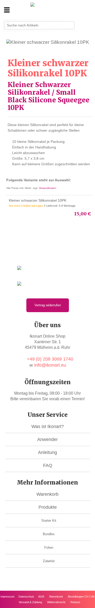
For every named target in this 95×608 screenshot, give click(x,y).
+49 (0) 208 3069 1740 (50, 359)
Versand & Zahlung (30, 602)
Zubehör (49, 561)
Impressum (7, 596)
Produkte (48, 507)
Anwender (47, 439)
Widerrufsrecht (56, 602)
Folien (48, 547)
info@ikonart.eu (50, 365)
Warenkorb (47, 494)
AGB (41, 596)
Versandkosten (47, 188)
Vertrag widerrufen (47, 305)
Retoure (75, 602)
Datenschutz (26, 596)
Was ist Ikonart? (47, 426)
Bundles (49, 534)
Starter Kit (48, 520)
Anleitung (47, 452)
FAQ (47, 465)
